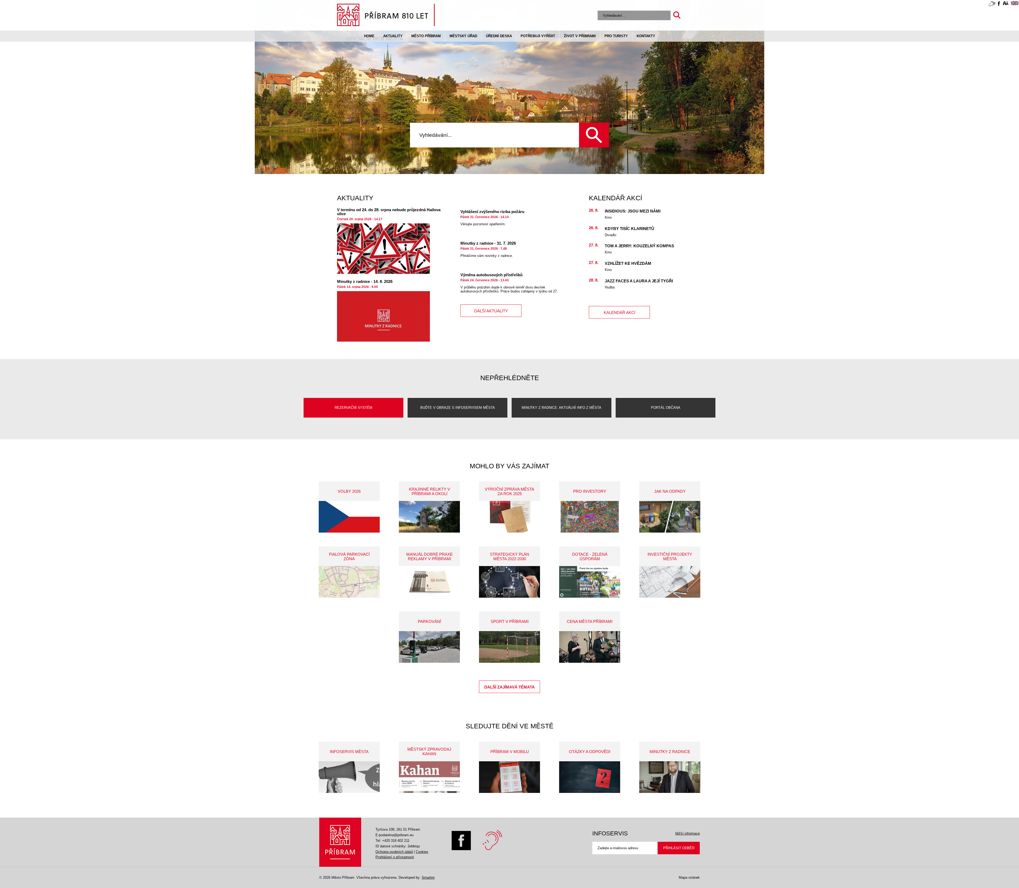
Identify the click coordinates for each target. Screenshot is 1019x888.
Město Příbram (426, 36)
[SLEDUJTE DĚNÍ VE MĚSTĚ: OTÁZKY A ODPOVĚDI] (589, 777)
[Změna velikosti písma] (1005, 4)
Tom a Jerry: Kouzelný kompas (639, 246)
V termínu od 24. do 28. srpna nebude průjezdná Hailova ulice (389, 211)
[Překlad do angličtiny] (1014, 4)
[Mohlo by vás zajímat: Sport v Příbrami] (509, 647)
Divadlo (610, 235)
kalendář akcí (619, 312)
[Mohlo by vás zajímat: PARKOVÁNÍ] (429, 647)
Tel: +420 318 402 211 (392, 841)
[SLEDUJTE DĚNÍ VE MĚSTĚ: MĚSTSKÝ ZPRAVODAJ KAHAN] (429, 777)
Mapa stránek (689, 877)
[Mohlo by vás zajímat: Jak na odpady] (669, 517)
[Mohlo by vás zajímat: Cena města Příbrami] (589, 647)
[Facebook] (461, 849)
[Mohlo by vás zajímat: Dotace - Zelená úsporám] (589, 582)
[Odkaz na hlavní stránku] (340, 842)
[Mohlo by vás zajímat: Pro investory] (589, 517)
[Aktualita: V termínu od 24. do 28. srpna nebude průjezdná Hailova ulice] (383, 248)
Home (369, 36)
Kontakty (646, 36)
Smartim (428, 877)
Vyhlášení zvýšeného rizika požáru (492, 211)
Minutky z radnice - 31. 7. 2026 (488, 243)
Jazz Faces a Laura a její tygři (639, 281)
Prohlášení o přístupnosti (394, 857)
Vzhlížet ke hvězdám (628, 263)
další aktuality (491, 311)
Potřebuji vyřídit (538, 36)
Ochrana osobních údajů (394, 852)
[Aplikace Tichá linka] (992, 5)
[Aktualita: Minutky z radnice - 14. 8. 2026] (383, 316)
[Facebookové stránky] (999, 4)
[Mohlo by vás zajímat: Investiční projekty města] (669, 582)
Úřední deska (499, 36)
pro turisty (616, 36)
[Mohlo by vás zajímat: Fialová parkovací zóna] (349, 582)
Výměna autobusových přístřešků (491, 275)
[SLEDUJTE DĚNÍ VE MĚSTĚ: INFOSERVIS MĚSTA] (349, 777)
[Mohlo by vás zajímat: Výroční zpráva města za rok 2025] (509, 517)
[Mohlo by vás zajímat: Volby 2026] (349, 517)
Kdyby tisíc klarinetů (629, 228)
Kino (608, 217)
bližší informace (687, 833)
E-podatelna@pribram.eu (394, 835)
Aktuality (393, 36)
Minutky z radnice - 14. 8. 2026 (364, 281)
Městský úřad (463, 36)
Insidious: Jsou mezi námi (632, 211)
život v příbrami (580, 36)
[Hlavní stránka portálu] (386, 16)
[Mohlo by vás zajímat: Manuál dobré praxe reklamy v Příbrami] (429, 582)
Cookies (422, 852)
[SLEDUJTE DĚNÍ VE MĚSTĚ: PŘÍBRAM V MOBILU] (509, 777)
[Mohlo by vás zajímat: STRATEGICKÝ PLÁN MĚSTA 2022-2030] (509, 582)
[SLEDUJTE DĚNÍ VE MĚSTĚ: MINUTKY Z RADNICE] (669, 777)
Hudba (610, 287)
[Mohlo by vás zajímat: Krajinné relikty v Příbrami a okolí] (429, 517)
